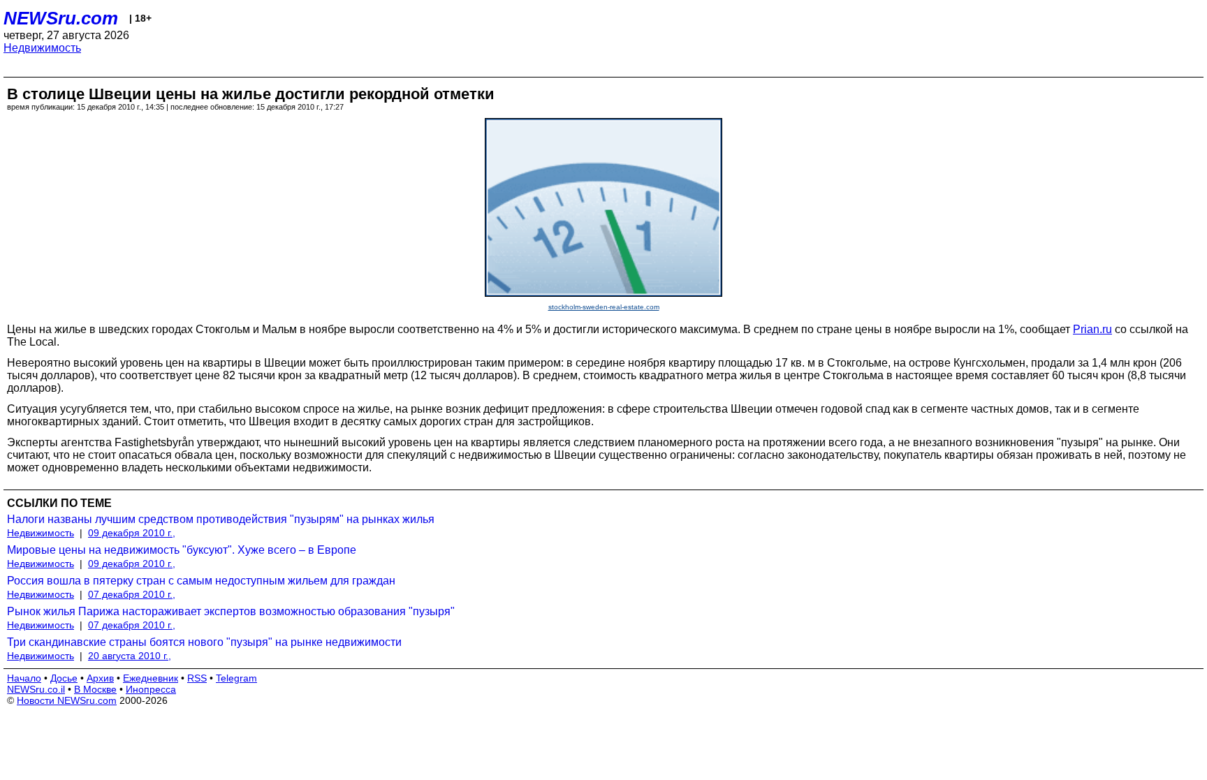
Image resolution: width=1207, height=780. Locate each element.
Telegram (236, 678)
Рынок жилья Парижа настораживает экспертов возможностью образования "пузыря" (231, 611)
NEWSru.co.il (36, 689)
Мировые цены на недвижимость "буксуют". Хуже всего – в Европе (181, 550)
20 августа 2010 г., (129, 655)
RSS (197, 678)
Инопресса (151, 689)
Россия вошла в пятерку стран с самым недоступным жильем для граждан (201, 581)
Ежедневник (150, 678)
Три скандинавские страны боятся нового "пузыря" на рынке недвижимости (204, 642)
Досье (64, 678)
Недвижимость (42, 48)
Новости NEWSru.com (67, 700)
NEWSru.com (60, 18)
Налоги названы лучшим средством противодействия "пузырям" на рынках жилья (220, 519)
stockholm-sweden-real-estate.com (603, 307)
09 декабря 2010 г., (131, 532)
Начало (24, 678)
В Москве (95, 689)
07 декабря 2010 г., (131, 594)
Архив (100, 678)
